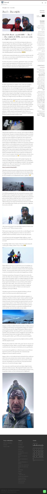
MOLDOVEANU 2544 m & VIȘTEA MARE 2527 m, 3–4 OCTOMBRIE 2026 (41, 33)
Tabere (20, 471)
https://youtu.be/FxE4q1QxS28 (9, 167)
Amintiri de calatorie (21, 447)
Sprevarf (5, 490)
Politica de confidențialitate (7, 442)
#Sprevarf (20, 442)
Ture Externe (21, 481)
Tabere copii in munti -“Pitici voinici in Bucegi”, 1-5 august (41, 101)
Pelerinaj (20, 469)
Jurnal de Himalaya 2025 (23, 467)
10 (33, 451)
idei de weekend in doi (22, 460)
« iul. (33, 460)
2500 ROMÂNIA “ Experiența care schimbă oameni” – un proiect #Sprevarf (41, 27)
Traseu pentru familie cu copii (22, 479)
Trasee (20, 473)
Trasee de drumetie (23, 476)
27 (38, 456)
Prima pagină (4, 7)
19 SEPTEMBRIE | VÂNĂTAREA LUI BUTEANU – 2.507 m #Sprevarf (41, 49)
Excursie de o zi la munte (23, 453)
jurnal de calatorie (23, 465)
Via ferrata (21, 482)
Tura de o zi (22, 474)
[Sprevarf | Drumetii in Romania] (2, 2)
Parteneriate (5, 444)
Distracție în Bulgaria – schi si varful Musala (41, 115)
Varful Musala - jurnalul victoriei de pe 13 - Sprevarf (41, 112)
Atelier (20, 449)
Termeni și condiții (6, 446)
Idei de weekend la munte (23, 463)
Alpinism (20, 444)
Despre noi (21, 451)
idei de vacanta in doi (22, 456)
